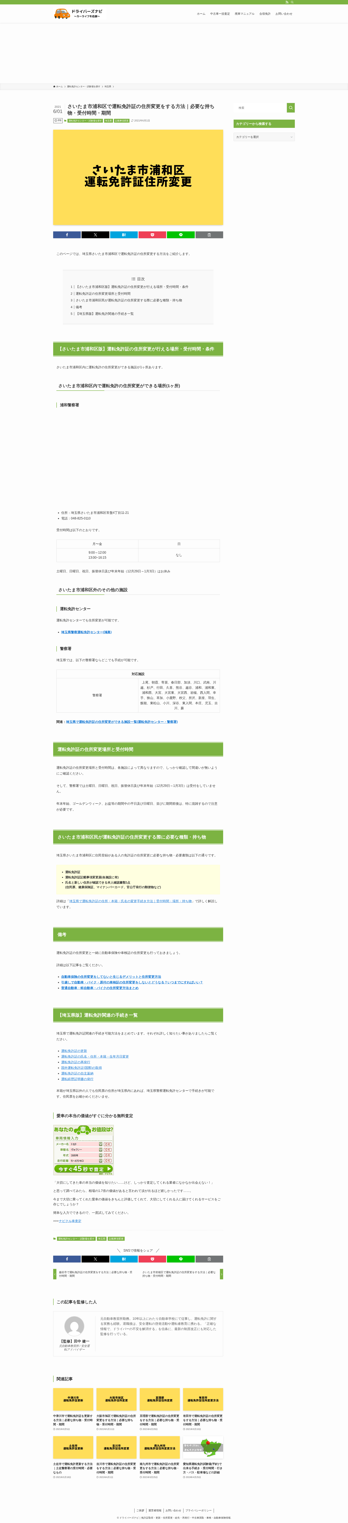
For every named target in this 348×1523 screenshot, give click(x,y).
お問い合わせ (173, 1510)
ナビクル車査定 (70, 1221)
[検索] (292, 2)
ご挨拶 (140, 1510)
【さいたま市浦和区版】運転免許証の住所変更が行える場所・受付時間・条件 (132, 286)
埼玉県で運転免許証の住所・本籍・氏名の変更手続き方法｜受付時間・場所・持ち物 (130, 901)
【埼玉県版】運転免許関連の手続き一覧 (105, 313)
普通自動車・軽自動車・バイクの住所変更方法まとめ (100, 988)
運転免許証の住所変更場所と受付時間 (103, 293)
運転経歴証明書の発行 (77, 1079)
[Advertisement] (174, 53)
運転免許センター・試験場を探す (85, 120)
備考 (79, 307)
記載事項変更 (121, 120)
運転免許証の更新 (74, 1051)
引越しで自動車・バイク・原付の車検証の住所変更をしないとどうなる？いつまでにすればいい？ (132, 982)
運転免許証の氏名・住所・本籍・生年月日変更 (95, 1056)
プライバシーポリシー (198, 1510)
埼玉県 (108, 120)
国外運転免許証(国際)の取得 (81, 1067)
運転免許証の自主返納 (77, 1073)
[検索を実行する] (291, 108)
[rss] (287, 2)
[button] (67, 234)
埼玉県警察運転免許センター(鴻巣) (86, 632)
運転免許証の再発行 (75, 1062)
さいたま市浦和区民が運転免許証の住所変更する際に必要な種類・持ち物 (129, 300)
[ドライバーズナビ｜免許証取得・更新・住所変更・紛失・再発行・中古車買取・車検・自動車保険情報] (79, 14)
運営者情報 (155, 1510)
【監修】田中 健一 (74, 1341)
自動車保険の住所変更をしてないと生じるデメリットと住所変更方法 (111, 976)
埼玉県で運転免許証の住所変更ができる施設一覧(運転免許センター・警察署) (122, 722)
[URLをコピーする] (209, 234)
